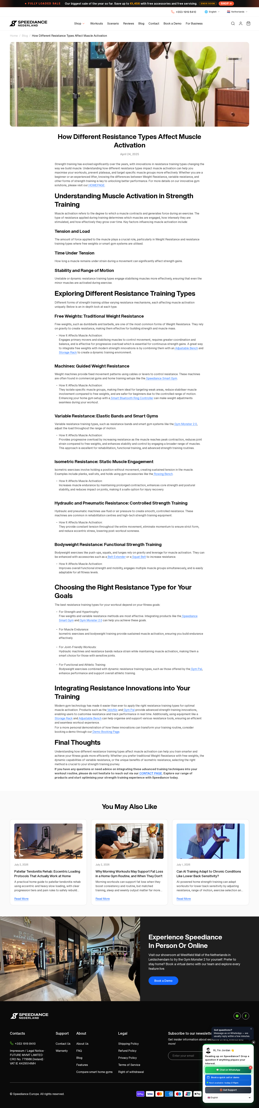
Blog (25, 36)
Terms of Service (129, 1065)
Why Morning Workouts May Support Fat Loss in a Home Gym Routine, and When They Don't (129, 873)
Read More (21, 899)
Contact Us (63, 1044)
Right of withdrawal (131, 1072)
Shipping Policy (128, 1044)
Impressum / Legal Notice (27, 1051)
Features (82, 1065)
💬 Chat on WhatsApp (233, 1069)
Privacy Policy (127, 1058)
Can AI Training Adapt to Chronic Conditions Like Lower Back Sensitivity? (209, 873)
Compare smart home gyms (94, 1072)
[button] (80, 23)
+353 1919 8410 (186, 12)
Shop (225, 3)
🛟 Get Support (228, 1089)
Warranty (62, 1051)
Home (14, 36)
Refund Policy (127, 1051)
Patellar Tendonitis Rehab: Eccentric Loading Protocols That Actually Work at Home (47, 873)
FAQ (79, 1051)
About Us (82, 1044)
